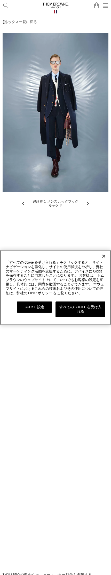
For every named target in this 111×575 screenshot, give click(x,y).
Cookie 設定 (34, 307)
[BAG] (96, 5)
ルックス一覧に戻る (20, 22)
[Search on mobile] (5, 4)
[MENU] (105, 5)
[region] (55, 287)
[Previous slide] (23, 203)
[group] (55, 112)
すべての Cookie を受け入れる (80, 309)
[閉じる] (103, 256)
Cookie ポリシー (40, 293)
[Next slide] (87, 203)
